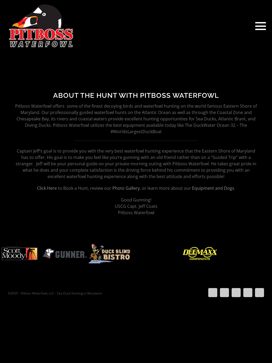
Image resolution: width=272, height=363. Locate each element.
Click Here (47, 188)
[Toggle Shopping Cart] (243, 26)
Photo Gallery (126, 188)
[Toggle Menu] (260, 26)
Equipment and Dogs (213, 188)
